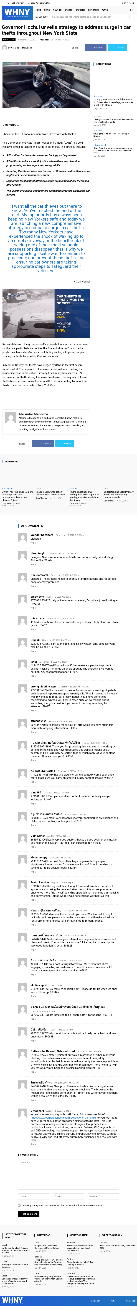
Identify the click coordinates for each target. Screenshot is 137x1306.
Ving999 (36, 792)
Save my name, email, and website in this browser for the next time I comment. (63, 1205)
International (99, 145)
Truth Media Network (11, 503)
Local (38, 488)
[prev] (127, 17)
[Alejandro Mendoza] (5, 47)
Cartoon (103, 1243)
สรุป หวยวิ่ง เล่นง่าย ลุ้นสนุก (46, 814)
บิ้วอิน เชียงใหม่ (39, 1029)
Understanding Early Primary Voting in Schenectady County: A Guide (82, 17)
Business (97, 96)
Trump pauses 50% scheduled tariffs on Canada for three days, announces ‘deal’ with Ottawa (113, 102)
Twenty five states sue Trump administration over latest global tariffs (113, 121)
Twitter (113, 1301)
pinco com (37, 596)
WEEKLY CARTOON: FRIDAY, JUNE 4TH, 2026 (117, 1247)
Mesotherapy (39, 857)
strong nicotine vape (44, 686)
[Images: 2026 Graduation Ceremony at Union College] (51, 476)
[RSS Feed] (114, 3)
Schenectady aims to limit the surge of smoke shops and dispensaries (15, 1281)
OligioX (35, 640)
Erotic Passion (40, 882)
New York (8, 39)
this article (37, 618)
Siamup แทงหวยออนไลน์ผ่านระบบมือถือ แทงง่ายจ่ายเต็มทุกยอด (68, 1006)
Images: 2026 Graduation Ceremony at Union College (50, 493)
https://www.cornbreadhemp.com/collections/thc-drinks (64, 1117)
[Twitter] (110, 3)
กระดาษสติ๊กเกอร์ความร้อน (46, 935)
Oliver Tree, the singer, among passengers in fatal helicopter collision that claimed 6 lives (112, 150)
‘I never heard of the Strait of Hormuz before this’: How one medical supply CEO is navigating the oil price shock (81, 1280)
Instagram (95, 1301)
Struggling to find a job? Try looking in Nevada (80, 1263)
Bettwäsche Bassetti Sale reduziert (53, 1051)
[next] (133, 17)
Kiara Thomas (41, 498)
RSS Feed (130, 1301)
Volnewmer (38, 835)
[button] (131, 10)
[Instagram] (105, 3)
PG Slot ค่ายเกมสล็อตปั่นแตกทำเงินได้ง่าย (55, 742)
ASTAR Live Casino (43, 771)
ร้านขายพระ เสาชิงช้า (43, 960)
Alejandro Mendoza (21, 47)
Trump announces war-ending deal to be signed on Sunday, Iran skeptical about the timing (84, 496)
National (73, 488)
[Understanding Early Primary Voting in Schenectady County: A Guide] (119, 476)
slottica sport (39, 985)
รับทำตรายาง (38, 721)
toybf (34, 661)
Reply (33, 543)
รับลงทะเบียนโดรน (41, 1082)
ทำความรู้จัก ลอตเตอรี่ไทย (46, 910)
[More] (131, 47)
